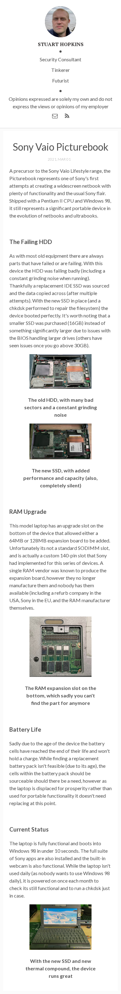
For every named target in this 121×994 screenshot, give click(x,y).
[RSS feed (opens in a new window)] (67, 116)
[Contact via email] (55, 116)
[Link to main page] (60, 23)
